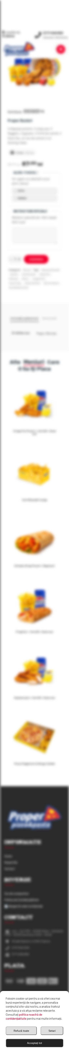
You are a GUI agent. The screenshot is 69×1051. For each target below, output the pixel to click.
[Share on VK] (42, 111)
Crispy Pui (44, 274)
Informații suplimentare (24, 318)
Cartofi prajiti (28, 274)
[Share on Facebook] (25, 111)
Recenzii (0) (49, 318)
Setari (52, 1030)
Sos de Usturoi (51, 283)
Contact (9, 869)
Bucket (14, 274)
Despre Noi (10, 862)
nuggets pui (39, 279)
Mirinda (22, 198)
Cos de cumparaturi (16, 893)
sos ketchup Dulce (18, 287)
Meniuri (27, 270)
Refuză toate (21, 1030)
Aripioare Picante (50, 270)
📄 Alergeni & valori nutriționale (23, 906)
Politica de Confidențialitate (21, 900)
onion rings (15, 283)
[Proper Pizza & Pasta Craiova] (19, 49)
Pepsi (20, 191)
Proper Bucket (32, 283)
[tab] (24, 319)
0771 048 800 (53, 33)
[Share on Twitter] (29, 111)
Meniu (25, 279)
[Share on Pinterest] (33, 111)
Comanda (36, 259)
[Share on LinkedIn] (37, 111)
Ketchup (13, 279)
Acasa (8, 856)
